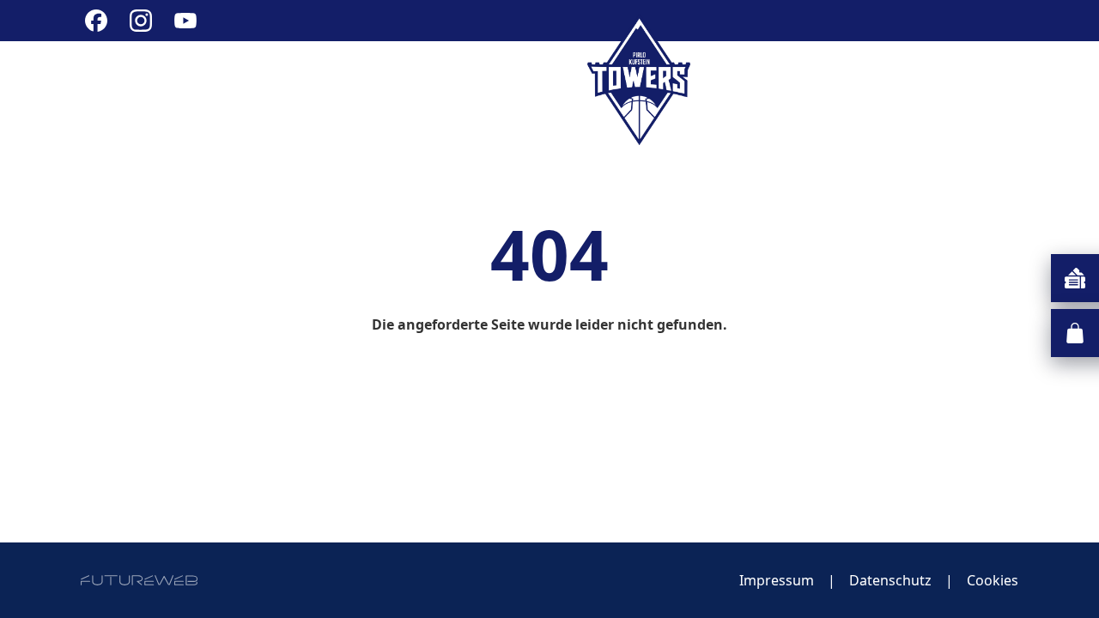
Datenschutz (890, 580)
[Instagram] (140, 20)
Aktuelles (124, 79)
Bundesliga (350, 79)
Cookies (992, 580)
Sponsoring (857, 79)
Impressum (776, 580)
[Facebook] (96, 20)
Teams (737, 79)
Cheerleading (504, 79)
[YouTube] (185, 20)
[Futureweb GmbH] (139, 580)
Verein (232, 79)
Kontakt (983, 79)
